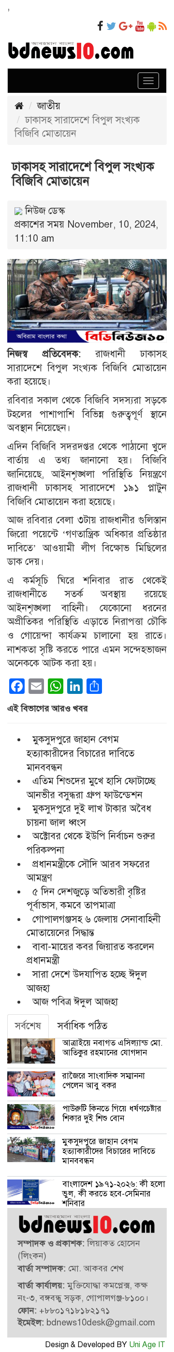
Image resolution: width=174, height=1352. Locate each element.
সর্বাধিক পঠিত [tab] (82, 1026)
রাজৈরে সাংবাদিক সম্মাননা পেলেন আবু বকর (103, 1081)
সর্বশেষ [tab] (28, 1026)
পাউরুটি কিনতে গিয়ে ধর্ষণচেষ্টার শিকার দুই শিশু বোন (111, 1113)
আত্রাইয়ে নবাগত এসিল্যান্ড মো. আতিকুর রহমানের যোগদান (112, 1048)
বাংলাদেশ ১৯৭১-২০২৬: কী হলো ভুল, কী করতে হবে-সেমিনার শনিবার (113, 1193)
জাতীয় (48, 106)
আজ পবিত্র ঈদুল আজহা (75, 1002)
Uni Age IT (147, 1345)
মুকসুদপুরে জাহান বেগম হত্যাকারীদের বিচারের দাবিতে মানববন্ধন (80, 753)
